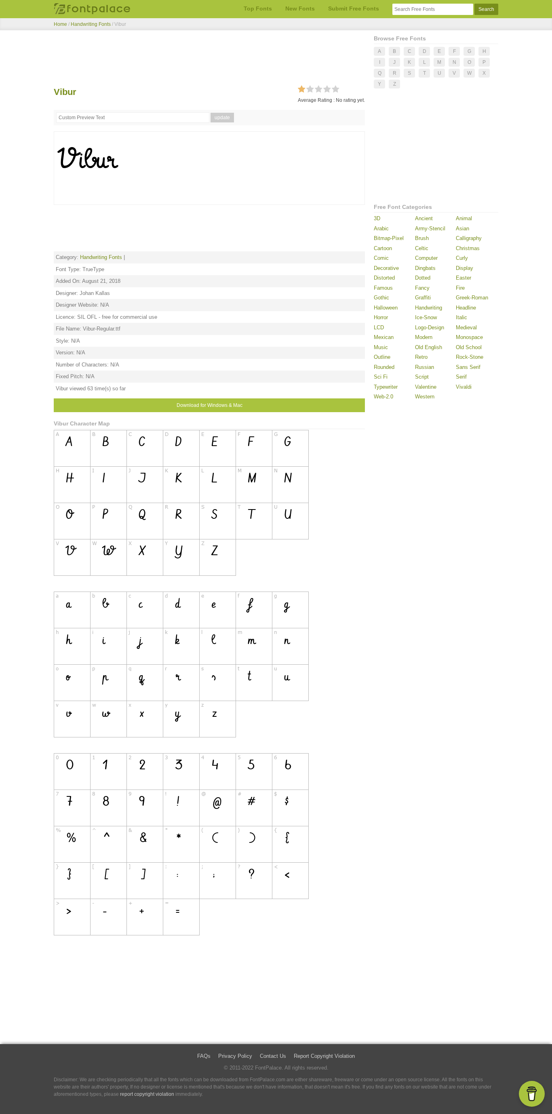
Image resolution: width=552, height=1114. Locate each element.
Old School (469, 347)
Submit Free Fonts (353, 8)
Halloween (386, 308)
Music (381, 347)
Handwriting (428, 308)
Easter (463, 278)
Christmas (468, 248)
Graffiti (423, 298)
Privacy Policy (235, 1056)
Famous (383, 288)
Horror (381, 317)
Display (464, 268)
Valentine (425, 387)
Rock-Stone (469, 357)
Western (424, 397)
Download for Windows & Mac (209, 405)
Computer (426, 258)
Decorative (386, 268)
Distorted (384, 278)
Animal (464, 218)
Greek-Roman (472, 298)
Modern (423, 337)
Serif (461, 377)
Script (422, 377)
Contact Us (273, 1056)
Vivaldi (464, 387)
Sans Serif (468, 367)
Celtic (421, 248)
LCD (379, 327)
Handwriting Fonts (91, 24)
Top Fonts (258, 8)
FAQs (204, 1056)
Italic (461, 317)
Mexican (384, 337)
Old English (428, 347)
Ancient (424, 218)
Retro (421, 357)
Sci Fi (381, 377)
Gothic (381, 298)
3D (377, 218)
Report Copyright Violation (324, 1056)
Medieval (466, 327)
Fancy (422, 288)
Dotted (422, 278)
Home (60, 24)
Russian (424, 367)
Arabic (381, 228)
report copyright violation (147, 1094)
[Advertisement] (209, 60)
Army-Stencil (430, 228)
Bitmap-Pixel (389, 238)
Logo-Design (429, 327)
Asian (462, 228)
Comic (381, 258)
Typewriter (386, 387)
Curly (462, 258)
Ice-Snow (426, 317)
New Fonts (300, 8)
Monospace (469, 337)
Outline (382, 357)
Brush (422, 238)
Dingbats (425, 268)
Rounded (384, 367)
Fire (460, 288)
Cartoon (383, 248)
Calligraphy (469, 238)
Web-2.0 (383, 397)
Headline (466, 308)
